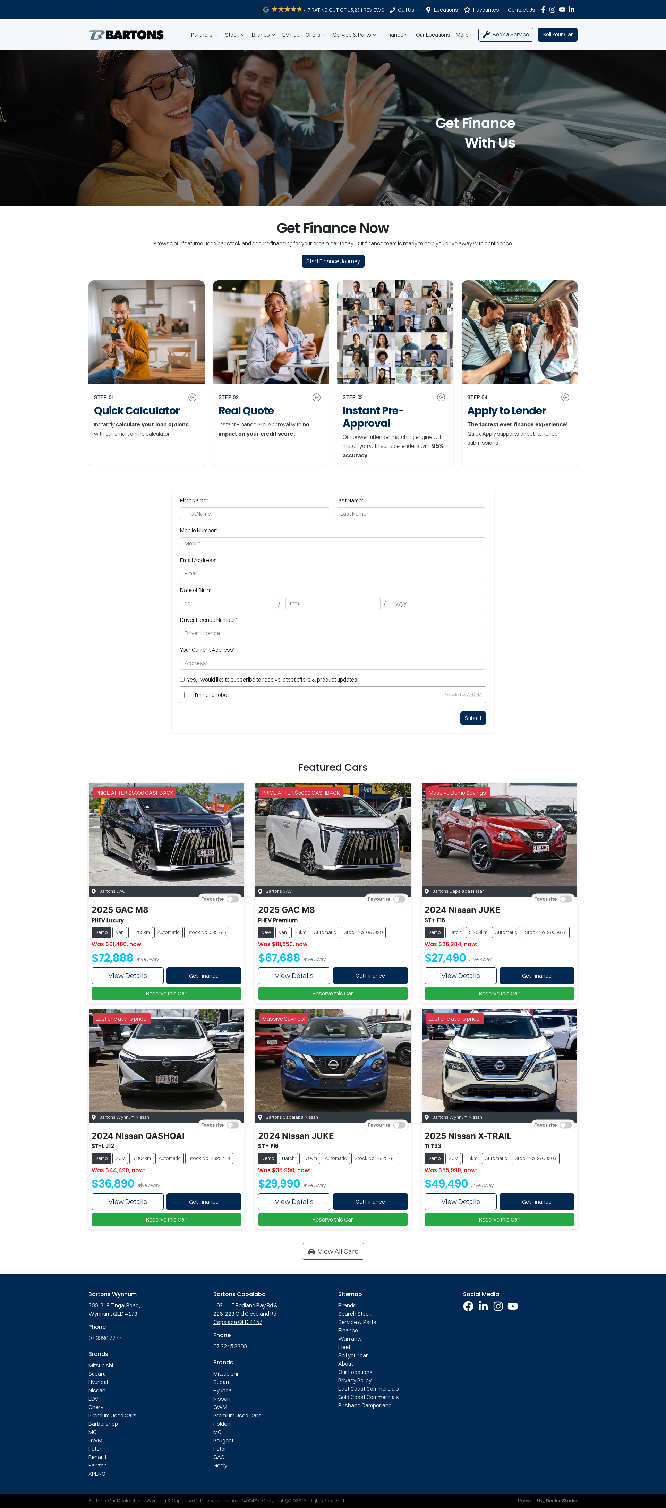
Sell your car (353, 1355)
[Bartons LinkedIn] (573, 9)
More (462, 34)
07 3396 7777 (105, 1337)
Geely (220, 1465)
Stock (232, 34)
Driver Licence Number (208, 619)
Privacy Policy (355, 1380)
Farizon (97, 1465)
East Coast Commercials (368, 1388)
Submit (473, 718)
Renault (97, 1456)
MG (92, 1431)
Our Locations (433, 34)
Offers (313, 34)
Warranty (350, 1338)
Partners (202, 34)
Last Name (350, 500)
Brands (261, 34)
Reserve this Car (166, 993)
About (345, 1363)
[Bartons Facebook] (544, 9)
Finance (393, 34)
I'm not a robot (212, 694)
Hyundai (98, 1381)
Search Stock (355, 1313)
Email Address (198, 560)
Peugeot (223, 1440)
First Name (194, 500)
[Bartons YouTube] (563, 9)
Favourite (212, 899)
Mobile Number (199, 530)
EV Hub (291, 34)
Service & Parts (352, 34)
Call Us (406, 9)
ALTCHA (474, 694)
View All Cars (338, 1251)
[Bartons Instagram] (553, 9)
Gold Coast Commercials (368, 1396)
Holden (221, 1423)
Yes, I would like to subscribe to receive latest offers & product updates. (272, 679)
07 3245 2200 (230, 1346)
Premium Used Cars (112, 1415)
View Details (127, 975)
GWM (95, 1440)
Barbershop (103, 1423)
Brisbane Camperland (365, 1405)
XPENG (96, 1473)
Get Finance (204, 975)
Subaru (97, 1373)
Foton (95, 1448)
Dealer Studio (562, 1501)
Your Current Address (207, 649)
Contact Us (521, 9)
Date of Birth (196, 589)
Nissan (96, 1390)
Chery (95, 1406)
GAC (218, 1456)
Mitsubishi (100, 1365)
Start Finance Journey (333, 261)
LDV (93, 1398)
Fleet (344, 1346)
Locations (446, 9)
